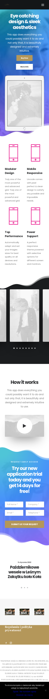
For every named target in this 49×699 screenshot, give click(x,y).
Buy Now (24, 58)
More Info (25, 67)
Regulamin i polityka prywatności (18, 628)
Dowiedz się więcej (24, 695)
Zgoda (15, 691)
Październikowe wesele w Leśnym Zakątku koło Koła (24, 572)
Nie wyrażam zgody (28, 691)
